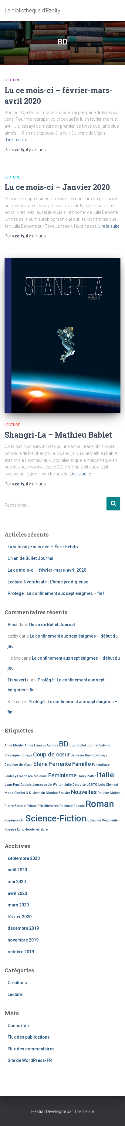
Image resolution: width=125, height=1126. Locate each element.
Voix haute (110, 820)
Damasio (77, 755)
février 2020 (20, 916)
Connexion (18, 1025)
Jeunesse (39, 785)
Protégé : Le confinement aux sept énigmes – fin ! (56, 593)
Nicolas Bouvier (58, 793)
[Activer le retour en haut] (113, 1113)
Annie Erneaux (35, 745)
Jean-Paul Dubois (18, 785)
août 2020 (17, 869)
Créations (17, 982)
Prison (32, 806)
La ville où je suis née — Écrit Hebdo (43, 546)
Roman (100, 804)
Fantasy (10, 776)
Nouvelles (84, 791)
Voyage (10, 829)
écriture (42, 829)
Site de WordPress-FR (30, 1060)
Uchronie (94, 820)
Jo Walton (55, 785)
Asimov (52, 745)
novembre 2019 (23, 940)
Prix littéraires (48, 806)
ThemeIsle (84, 1111)
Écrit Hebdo (26, 829)
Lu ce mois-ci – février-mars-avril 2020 (47, 570)
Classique (12, 755)
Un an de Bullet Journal (30, 558)
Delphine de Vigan (18, 765)
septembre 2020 (24, 858)
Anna (13, 624)
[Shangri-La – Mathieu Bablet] (62, 335)
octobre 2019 (21, 951)
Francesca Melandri (32, 776)
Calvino (104, 745)
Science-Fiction (55, 818)
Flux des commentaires (31, 1048)
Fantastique (101, 765)
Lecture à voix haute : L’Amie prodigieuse (48, 581)
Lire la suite (16, 139)
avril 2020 (17, 893)
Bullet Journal (87, 745)
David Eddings (96, 755)
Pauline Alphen (109, 793)
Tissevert (17, 679)
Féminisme (62, 775)
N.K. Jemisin (35, 793)
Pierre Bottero (15, 806)
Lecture (12, 80)
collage (26, 755)
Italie (105, 774)
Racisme (66, 806)
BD (64, 743)
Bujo (72, 745)
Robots (79, 806)
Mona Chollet (15, 793)
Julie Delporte (75, 785)
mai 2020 (17, 881)
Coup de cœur (51, 754)
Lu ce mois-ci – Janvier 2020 (57, 187)
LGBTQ (91, 785)
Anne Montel (14, 745)
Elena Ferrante (52, 763)
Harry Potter (87, 776)
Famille (81, 763)
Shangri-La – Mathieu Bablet (58, 435)
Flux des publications (29, 1037)
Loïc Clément (108, 785)
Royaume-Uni (15, 820)
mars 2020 (18, 904)
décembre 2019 (23, 928)
